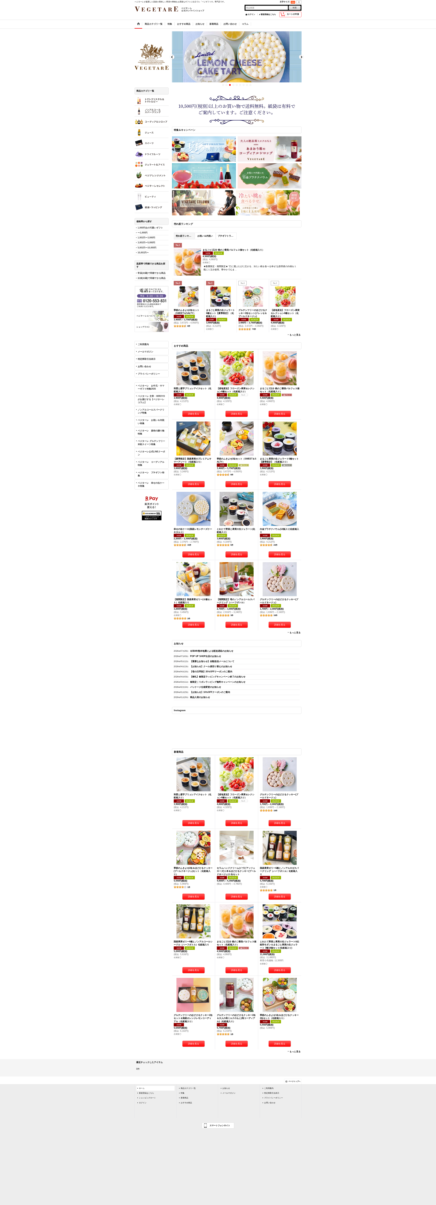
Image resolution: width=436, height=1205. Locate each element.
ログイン (251, 14)
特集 (182, 1093)
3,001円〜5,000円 (146, 242)
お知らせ (226, 1088)
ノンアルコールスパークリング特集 (151, 411)
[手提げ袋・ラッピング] (152, 207)
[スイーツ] (152, 143)
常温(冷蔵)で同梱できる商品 (152, 273)
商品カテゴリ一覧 (188, 1088)
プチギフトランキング (227, 236)
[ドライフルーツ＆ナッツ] (152, 154)
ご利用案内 (143, 344)
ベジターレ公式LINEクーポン (151, 453)
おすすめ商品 (186, 1103)
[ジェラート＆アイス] (152, 164)
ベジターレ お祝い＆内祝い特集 (151, 421)
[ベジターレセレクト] (152, 186)
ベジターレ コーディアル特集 (151, 463)
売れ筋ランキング (184, 236)
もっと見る (295, 335)
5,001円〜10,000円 (147, 247)
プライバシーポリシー (149, 373)
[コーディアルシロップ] (152, 121)
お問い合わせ (144, 366)
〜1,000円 (142, 232)
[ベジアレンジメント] (152, 175)
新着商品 (184, 1098)
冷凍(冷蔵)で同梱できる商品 (152, 278)
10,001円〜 (143, 252)
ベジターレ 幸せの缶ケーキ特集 (151, 484)
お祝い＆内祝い (205, 236)
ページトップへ (294, 1081)
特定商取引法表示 (146, 359)
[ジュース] (152, 132)
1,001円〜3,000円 (146, 237)
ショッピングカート (147, 1098)
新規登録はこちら (268, 14)
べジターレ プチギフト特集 (151, 474)
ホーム (142, 1088)
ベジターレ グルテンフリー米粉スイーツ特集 (151, 442)
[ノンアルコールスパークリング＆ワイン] (152, 111)
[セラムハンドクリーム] (152, 197)
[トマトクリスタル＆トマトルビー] (152, 100)
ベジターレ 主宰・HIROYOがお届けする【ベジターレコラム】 (151, 399)
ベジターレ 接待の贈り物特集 (151, 432)
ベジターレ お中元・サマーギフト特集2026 (151, 387)
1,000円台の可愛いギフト (150, 227)
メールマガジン (145, 351)
